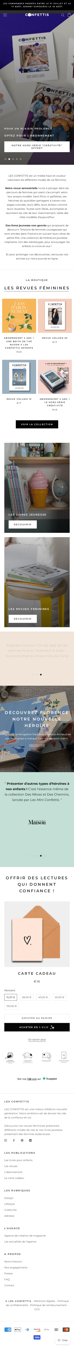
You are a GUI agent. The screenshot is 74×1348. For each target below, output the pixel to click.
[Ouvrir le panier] (69, 15)
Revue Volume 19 (19, 399)
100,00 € (11, 1006)
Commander (20, 148)
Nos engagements (15, 1267)
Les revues (10, 1166)
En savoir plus (37, 1039)
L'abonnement (13, 1172)
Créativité (10, 1210)
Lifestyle (9, 1204)
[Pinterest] (22, 1140)
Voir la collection (37, 424)
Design (8, 1198)
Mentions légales (44, 1301)
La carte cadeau (14, 1178)
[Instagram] (5, 1140)
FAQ (7, 1279)
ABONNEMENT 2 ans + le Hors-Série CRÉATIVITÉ (55, 402)
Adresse (9, 1215)
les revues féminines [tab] (37, 288)
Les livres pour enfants (18, 1160)
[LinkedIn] (30, 1140)
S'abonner (54, 148)
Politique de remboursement (48, 1305)
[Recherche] (62, 14)
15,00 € (10, 997)
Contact (9, 1285)
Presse (8, 1273)
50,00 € (59, 997)
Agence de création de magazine (25, 1235)
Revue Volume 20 (55, 338)
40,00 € (43, 997)
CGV (37, 1309)
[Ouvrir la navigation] (5, 14)
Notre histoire (13, 1261)
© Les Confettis (18, 1301)
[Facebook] (14, 1140)
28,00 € (26, 997)
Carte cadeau (37, 973)
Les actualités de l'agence (20, 1241)
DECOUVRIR (37, 745)
